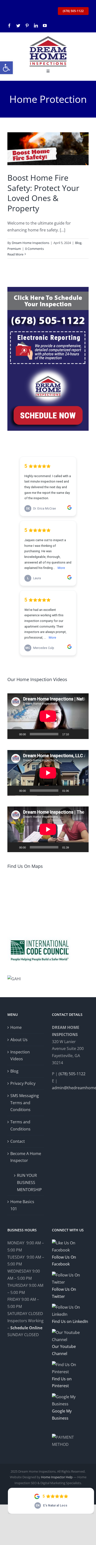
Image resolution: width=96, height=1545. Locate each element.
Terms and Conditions (20, 1125)
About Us (19, 1039)
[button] (6, 67)
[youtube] (45, 25)
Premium (14, 248)
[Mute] (74, 734)
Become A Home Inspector (25, 1157)
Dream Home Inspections (30, 243)
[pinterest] (27, 25)
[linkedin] (36, 25)
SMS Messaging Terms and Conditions (24, 1103)
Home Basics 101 (22, 1205)
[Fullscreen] (82, 734)
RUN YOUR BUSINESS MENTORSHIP (28, 1182)
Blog (78, 243)
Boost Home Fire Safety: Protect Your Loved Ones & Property (43, 193)
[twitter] (18, 25)
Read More (15, 254)
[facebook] (9, 25)
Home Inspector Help (57, 1477)
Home (16, 1027)
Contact (17, 1141)
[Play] (13, 734)
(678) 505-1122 (72, 1073)
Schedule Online (26, 1327)
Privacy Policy (22, 1083)
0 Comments (34, 248)
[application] (48, 716)
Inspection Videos (20, 1055)
